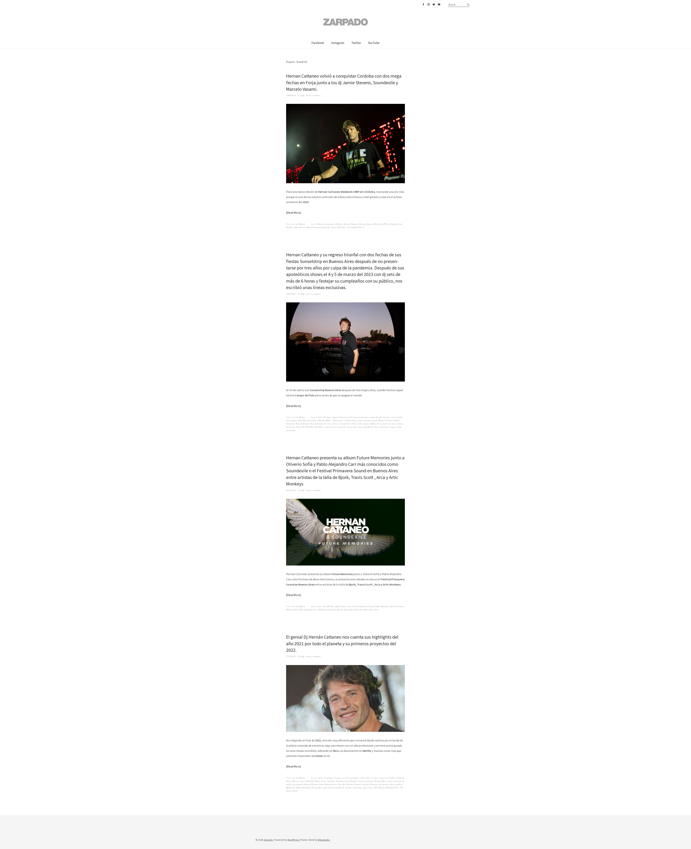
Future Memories (382, 606)
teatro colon (367, 787)
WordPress (294, 839)
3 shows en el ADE (386, 777)
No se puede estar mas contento (390, 423)
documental (297, 784)
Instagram (428, 4)
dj (297, 224)
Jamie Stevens (299, 227)
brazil (349, 417)
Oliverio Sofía (292, 609)
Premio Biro (316, 787)
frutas (360, 420)
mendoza (399, 784)
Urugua (392, 426)
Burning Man (380, 781)
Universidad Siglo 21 (355, 227)
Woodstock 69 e (392, 787)
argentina (331, 781)
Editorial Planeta (310, 784)
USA (375, 787)
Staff (302, 95)
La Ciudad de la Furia (347, 423)
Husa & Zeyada (302, 423)
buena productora (360, 417)
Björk (337, 606)
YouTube (439, 4)
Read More (293, 212)
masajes (366, 423)
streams (348, 787)
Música (302, 224)
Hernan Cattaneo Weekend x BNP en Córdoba (378, 224)
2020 (362, 777)
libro (392, 784)
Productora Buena (335, 609)
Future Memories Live (328, 784)
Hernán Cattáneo (351, 224)
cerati (393, 417)
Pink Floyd (309, 426)
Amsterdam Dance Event (316, 781)
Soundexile (325, 227)
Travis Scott (373, 609)
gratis (375, 420)
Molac (373, 423)
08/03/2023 (291, 293)
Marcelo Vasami (313, 227)
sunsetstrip (384, 426)
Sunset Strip (352, 426)
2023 (320, 417)
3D (324, 417)
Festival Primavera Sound (363, 606)
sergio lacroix (330, 426)
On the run (290, 426)
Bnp (319, 224)
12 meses (337, 777)
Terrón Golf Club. (338, 227)
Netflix (298, 787)
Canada (386, 417)
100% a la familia (325, 777)
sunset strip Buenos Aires (368, 426)
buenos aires (346, 606)
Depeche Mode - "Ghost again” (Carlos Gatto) (337, 420)
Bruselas (353, 781)
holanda (365, 784)
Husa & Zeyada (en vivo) (320, 423)
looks (360, 423)
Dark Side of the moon (307, 420)
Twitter (433, 4)
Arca (320, 606)
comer (389, 781)
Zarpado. (268, 839)
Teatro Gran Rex (361, 609)
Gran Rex (342, 784)
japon (334, 423)
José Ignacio (383, 784)
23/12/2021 (291, 656)
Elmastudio (324, 839)
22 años (374, 777)
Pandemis (322, 609)
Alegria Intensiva (339, 417)
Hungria (373, 784)
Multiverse (290, 787)
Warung (381, 787)
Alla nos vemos (298, 781)
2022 (368, 777)
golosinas (368, 420)
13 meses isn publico (350, 777)
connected (397, 781)
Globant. (338, 224)
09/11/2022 (291, 490)
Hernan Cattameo (385, 420)
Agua (329, 417)
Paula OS (300, 426)
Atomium (340, 781)
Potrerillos (306, 787)
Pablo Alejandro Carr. (308, 609)
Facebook (423, 4)
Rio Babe (319, 426)
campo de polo (375, 417)
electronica (329, 224)
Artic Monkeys (328, 606)
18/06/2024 (291, 95)
